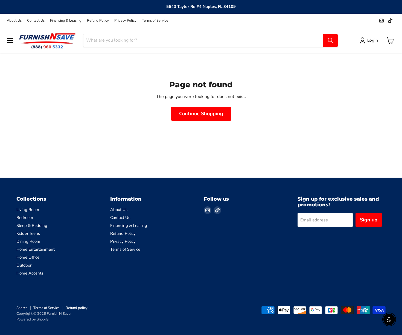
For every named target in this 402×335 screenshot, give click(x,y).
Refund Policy (98, 21)
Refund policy (77, 307)
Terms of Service (155, 21)
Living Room (27, 209)
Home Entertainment (35, 249)
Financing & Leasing (65, 21)
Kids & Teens (28, 233)
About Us (14, 21)
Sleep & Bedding (31, 225)
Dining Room (28, 241)
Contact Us (36, 21)
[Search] (330, 40)
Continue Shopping (201, 113)
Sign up (368, 219)
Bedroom (24, 217)
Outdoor (23, 265)
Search (21, 307)
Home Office (27, 257)
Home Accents (29, 273)
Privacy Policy (125, 21)
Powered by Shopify (32, 319)
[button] (370, 40)
